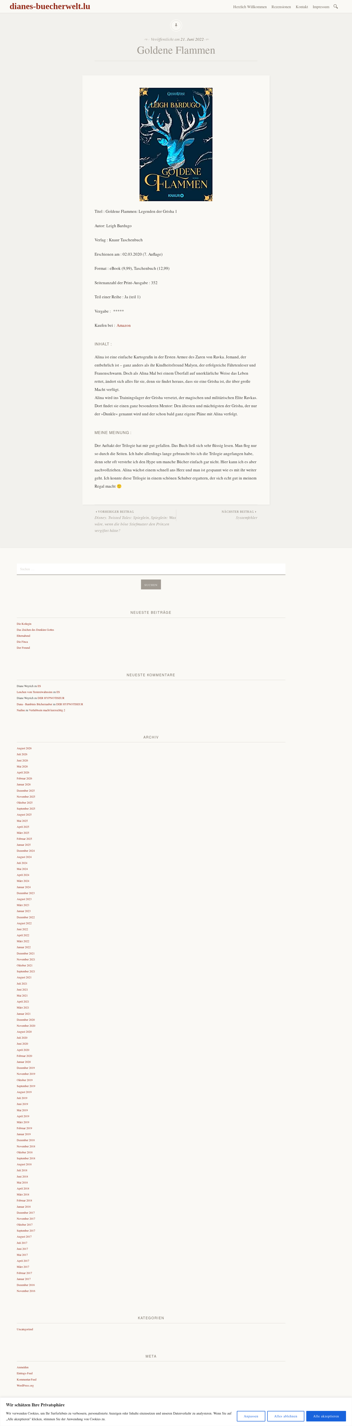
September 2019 (26, 1086)
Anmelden (22, 1367)
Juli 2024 (22, 863)
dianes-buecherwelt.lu (50, 6)
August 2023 (24, 899)
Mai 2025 (22, 821)
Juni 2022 (22, 929)
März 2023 (23, 905)
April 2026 (23, 772)
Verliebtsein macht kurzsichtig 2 (47, 710)
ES (39, 686)
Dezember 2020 (26, 1019)
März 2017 (23, 1266)
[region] (176, 1412)
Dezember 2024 (26, 850)
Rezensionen (281, 6)
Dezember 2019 (26, 1068)
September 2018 (26, 1158)
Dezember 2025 (26, 790)
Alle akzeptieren (326, 1416)
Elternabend (23, 635)
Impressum (321, 6)
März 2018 (23, 1194)
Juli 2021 (22, 983)
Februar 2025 (24, 838)
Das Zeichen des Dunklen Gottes (35, 629)
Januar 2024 (24, 887)
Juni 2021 (22, 989)
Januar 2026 (24, 784)
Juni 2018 (22, 1176)
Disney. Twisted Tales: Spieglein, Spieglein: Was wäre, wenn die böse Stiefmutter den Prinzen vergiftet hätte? (135, 521)
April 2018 (23, 1188)
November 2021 (26, 959)
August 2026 (24, 748)
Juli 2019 (22, 1098)
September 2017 (26, 1230)
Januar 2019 (24, 1134)
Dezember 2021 (26, 953)
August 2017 (24, 1236)
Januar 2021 (24, 1013)
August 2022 (24, 923)
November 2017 (26, 1218)
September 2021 (26, 971)
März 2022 (23, 941)
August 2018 (24, 1164)
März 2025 (23, 832)
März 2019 (23, 1122)
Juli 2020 (22, 1037)
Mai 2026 (22, 766)
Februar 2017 (24, 1273)
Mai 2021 (22, 995)
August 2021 (24, 977)
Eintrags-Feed (25, 1373)
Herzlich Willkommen (250, 6)
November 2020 (26, 1025)
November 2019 (26, 1074)
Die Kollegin (24, 624)
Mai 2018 (22, 1182)
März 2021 (23, 1007)
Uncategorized (25, 1329)
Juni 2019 (22, 1104)
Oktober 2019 (25, 1080)
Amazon (124, 325)
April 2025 (23, 827)
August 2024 (24, 857)
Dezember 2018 (26, 1140)
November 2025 (26, 796)
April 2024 (23, 875)
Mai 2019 (22, 1110)
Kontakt (302, 6)
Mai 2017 (22, 1255)
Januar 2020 (24, 1062)
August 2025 (24, 814)
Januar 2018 (24, 1206)
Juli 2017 (22, 1243)
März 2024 (23, 881)
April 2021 (23, 1001)
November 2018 (26, 1146)
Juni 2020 (22, 1043)
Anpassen (251, 1416)
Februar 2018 (24, 1200)
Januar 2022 (24, 947)
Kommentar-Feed (26, 1379)
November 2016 (26, 1291)
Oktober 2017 (25, 1224)
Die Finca (22, 641)
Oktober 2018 (25, 1152)
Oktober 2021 (25, 965)
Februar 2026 (24, 778)
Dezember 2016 (26, 1285)
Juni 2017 (22, 1249)
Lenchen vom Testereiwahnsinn (34, 692)
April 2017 (23, 1261)
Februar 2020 (24, 1056)
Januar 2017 (24, 1279)
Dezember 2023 (26, 893)
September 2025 (26, 808)
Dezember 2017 (26, 1212)
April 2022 (23, 935)
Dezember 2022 (26, 917)
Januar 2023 (24, 911)
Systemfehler (239, 515)
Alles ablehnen (285, 1416)
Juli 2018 (22, 1170)
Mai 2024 (22, 869)
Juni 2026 (22, 760)
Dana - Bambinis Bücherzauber (34, 704)
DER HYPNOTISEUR (51, 698)
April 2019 (23, 1116)
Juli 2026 (22, 754)
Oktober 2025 (25, 802)
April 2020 (23, 1050)
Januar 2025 (24, 844)
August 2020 (24, 1031)
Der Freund (23, 647)
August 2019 (24, 1092)
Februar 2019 (24, 1128)
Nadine (21, 710)
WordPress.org (25, 1385)
